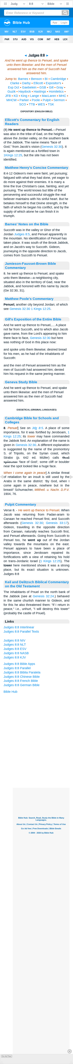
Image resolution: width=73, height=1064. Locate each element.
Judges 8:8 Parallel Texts (21, 631)
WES (41, 104)
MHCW (11, 100)
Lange (34, 96)
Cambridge (58, 79)
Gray (59, 87)
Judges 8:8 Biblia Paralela (22, 672)
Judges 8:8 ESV (15, 649)
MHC (62, 96)
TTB (32, 104)
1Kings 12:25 (13, 155)
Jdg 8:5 (37, 428)
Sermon (59, 100)
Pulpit (47, 100)
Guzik (11, 91)
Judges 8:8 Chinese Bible (22, 676)
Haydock (24, 91)
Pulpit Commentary (20, 504)
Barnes (23, 79)
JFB (8, 96)
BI (46, 79)
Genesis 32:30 (51, 146)
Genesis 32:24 (43, 596)
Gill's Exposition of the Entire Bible (33, 319)
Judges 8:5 (22, 234)
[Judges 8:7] (4, 485)
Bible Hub (10, 691)
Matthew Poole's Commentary (29, 299)
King (24, 96)
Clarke (14, 83)
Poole (36, 100)
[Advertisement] (41, 766)
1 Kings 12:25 (40, 309)
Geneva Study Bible (21, 382)
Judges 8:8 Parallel (17, 668)
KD (16, 96)
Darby (26, 83)
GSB (42, 87)
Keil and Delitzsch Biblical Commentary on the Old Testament (37, 584)
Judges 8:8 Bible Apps (19, 664)
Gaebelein (29, 87)
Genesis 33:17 (57, 523)
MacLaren (49, 96)
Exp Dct (13, 87)
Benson (36, 79)
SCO (22, 104)
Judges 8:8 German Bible (22, 685)
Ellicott (38, 83)
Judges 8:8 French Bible (21, 681)
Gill (51, 87)
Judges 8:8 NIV (14, 640)
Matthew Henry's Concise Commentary (36, 167)
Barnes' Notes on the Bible (26, 224)
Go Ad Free (6, 1056)
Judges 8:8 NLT (15, 644)
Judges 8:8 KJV (15, 657)
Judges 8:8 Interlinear (19, 627)
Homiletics (56, 91)
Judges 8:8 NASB (16, 653)
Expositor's (53, 83)
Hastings (40, 91)
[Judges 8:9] (68, 485)
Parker (24, 100)
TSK (51, 104)
